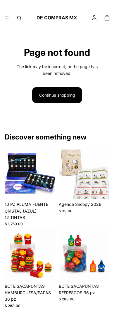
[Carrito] (107, 17)
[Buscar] (19, 17)
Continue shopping (57, 94)
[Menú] (6, 18)
